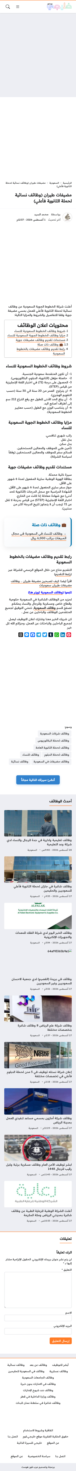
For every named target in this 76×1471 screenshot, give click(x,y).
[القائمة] (17, 6)
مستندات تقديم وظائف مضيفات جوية (40, 340)
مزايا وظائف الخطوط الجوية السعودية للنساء (36, 335)
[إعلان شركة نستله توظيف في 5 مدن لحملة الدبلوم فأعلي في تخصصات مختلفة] (38, 1063)
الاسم (68, 1312)
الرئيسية (67, 182)
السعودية (54, 182)
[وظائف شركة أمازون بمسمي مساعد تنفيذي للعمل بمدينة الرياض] (38, 1109)
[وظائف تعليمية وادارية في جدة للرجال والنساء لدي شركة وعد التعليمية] (38, 831)
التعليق (67, 1269)
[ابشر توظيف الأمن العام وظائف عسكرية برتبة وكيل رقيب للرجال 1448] (38, 1156)
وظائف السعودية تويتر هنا (46, 592)
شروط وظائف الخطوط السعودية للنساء (39, 331)
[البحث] (7, 6)
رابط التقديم (63, 574)
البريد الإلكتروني (63, 1325)
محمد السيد (41, 214)
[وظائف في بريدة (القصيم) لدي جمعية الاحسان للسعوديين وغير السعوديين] (38, 970)
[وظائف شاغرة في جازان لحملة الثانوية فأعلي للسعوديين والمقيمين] (38, 877)
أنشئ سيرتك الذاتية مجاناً (38, 780)
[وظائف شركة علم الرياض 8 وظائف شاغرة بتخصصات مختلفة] (38, 1017)
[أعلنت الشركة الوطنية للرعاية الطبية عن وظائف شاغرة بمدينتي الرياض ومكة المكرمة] (38, 1202)
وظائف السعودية (45, 608)
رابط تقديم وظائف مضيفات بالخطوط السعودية (41, 351)
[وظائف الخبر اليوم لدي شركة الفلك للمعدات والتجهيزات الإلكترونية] (38, 924)
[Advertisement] (38, 55)
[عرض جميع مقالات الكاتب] (67, 217)
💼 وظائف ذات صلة (50, 344)
